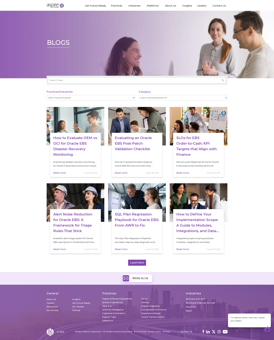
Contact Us (186, 331)
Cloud (144, 299)
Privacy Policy (154, 331)
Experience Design (150, 313)
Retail (189, 311)
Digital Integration (150, 306)
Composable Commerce (153, 309)
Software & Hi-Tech (195, 299)
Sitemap (166, 331)
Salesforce (107, 320)
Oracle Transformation (153, 317)
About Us (51, 299)
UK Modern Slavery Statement (118, 331)
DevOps (145, 302)
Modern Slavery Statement (88, 331)
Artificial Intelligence (113, 309)
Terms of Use (140, 331)
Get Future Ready (81, 303)
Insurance (191, 307)
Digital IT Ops (109, 317)
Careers (51, 303)
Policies (76, 310)
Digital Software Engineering (117, 299)
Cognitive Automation (113, 313)
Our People (78, 306)
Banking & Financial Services (200, 303)
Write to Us (140, 278)
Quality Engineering (112, 302)
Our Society (53, 310)
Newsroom (52, 306)
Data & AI (107, 306)
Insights (76, 299)
